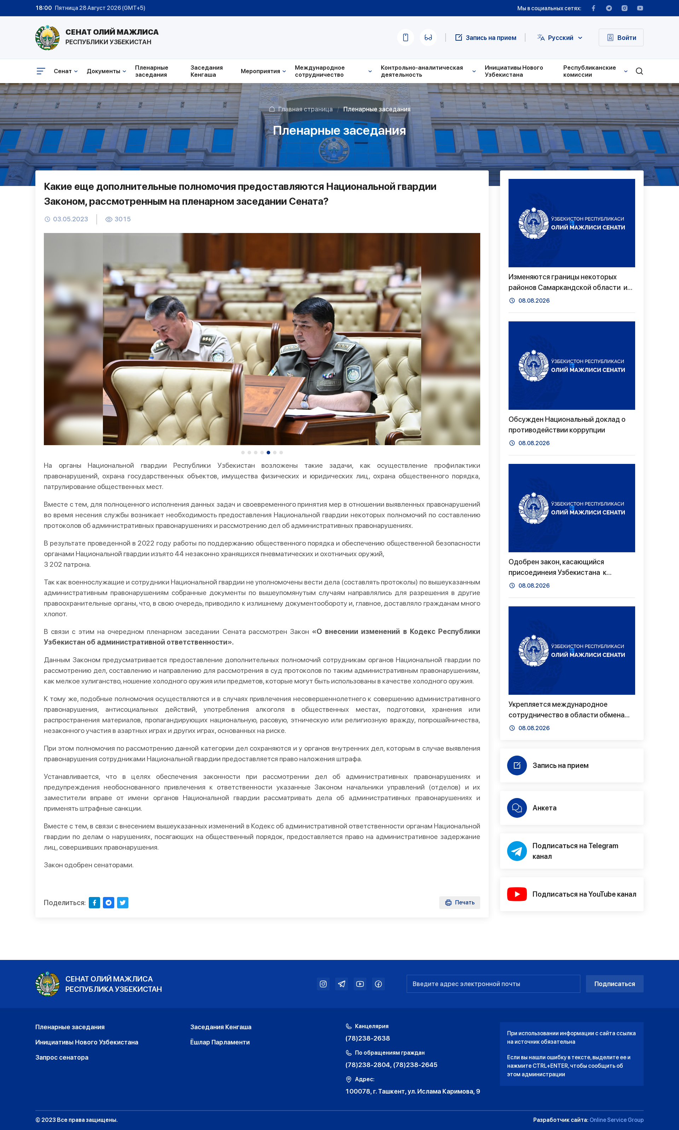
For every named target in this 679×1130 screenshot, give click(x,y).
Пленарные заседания (151, 71)
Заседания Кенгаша (207, 71)
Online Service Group (617, 1120)
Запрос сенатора (61, 1057)
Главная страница (305, 109)
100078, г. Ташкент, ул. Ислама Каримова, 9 (412, 1091)
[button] (243, 452)
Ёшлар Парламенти (220, 1042)
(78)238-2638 (367, 1038)
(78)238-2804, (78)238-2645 (391, 1064)
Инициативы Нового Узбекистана (514, 71)
